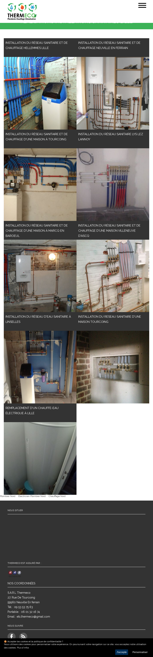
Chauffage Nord (57, 496)
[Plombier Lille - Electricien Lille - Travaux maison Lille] (43, 12)
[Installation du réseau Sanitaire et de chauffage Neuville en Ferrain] (112, 93)
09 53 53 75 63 (23, 607)
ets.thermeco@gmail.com (33, 616)
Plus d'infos (23, 647)
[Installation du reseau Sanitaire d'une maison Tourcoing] (112, 367)
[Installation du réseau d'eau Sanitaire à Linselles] (40, 367)
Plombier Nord (7, 496)
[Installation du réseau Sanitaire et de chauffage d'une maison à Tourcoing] (40, 184)
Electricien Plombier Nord (32, 496)
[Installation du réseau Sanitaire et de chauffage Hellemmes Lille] (40, 93)
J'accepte (122, 652)
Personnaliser (140, 652)
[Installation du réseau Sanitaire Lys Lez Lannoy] (112, 184)
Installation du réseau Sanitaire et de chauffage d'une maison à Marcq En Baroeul (37, 231)
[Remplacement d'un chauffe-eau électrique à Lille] (40, 458)
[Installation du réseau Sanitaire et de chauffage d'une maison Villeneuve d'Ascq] (112, 276)
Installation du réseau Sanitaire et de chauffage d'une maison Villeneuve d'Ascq (109, 231)
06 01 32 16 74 (30, 611)
